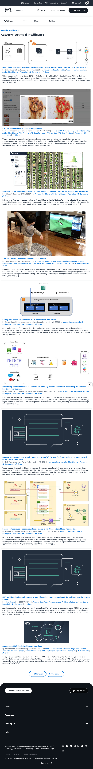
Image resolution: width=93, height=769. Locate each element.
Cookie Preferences (30, 755)
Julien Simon (10, 602)
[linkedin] (71, 746)
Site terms (16, 755)
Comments (35, 72)
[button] (89, 3)
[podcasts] (86, 746)
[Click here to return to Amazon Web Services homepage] (8, 12)
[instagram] (75, 746)
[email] (63, 751)
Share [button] (46, 72)
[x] (63, 746)
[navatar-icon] (87, 3)
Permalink (23, 72)
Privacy (7, 755)
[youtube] (82, 746)
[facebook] (67, 746)
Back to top (45, 763)
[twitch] (78, 746)
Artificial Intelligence (10, 30)
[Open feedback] (90, 384)
